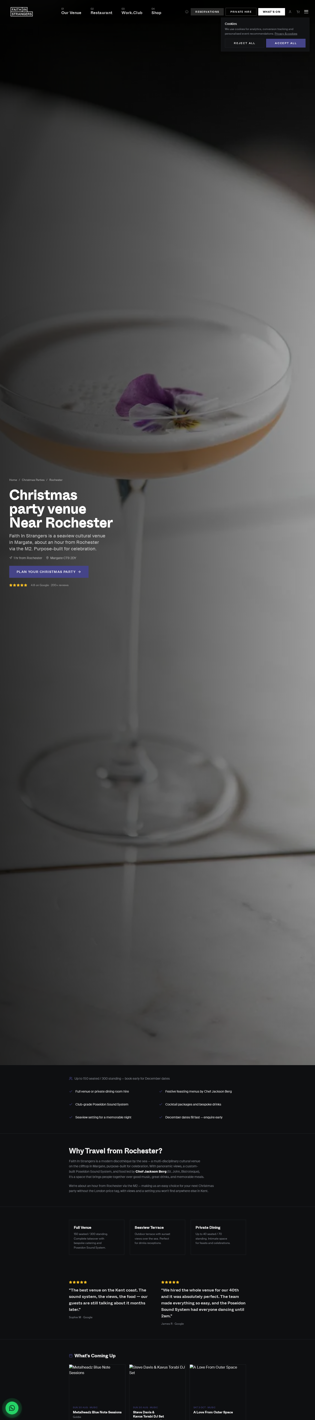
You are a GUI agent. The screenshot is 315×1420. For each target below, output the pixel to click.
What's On (271, 12)
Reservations (207, 12)
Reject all (244, 43)
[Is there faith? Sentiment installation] (187, 11)
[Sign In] (290, 12)
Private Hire (241, 12)
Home (13, 480)
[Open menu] (306, 12)
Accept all (286, 43)
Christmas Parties (33, 480)
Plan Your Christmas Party (46, 571)
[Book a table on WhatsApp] (14, 1408)
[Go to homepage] (22, 12)
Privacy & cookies (286, 34)
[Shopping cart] (298, 12)
